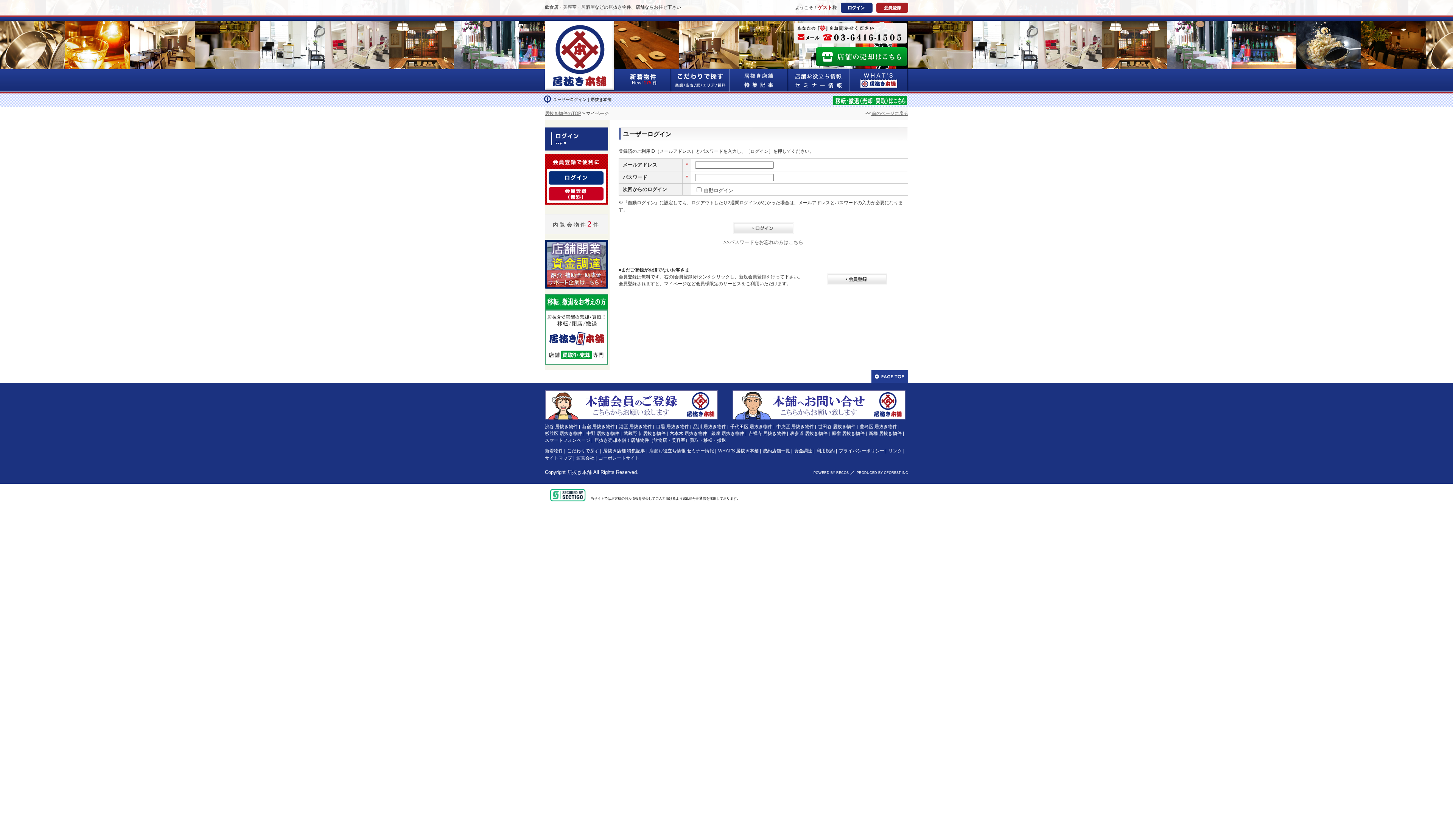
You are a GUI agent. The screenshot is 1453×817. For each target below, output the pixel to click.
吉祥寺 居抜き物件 (767, 433)
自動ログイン (718, 190)
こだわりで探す (700, 80)
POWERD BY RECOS (831, 473)
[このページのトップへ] (889, 376)
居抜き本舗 (579, 472)
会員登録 (892, 8)
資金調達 (803, 451)
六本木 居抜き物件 (688, 433)
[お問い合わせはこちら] (819, 393)
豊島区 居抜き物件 (878, 426)
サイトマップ (558, 458)
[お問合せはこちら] (850, 33)
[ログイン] (576, 176)
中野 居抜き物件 (602, 433)
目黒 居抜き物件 (672, 426)
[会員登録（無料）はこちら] (631, 393)
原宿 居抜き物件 (848, 433)
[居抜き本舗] (580, 25)
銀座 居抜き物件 (727, 433)
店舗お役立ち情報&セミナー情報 (818, 80)
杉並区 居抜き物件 (563, 433)
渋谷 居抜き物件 (561, 426)
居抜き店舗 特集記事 (624, 451)
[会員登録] (576, 191)
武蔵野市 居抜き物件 (645, 433)
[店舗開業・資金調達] (576, 244)
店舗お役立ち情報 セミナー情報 (681, 451)
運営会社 (585, 458)
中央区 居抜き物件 (795, 426)
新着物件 (554, 451)
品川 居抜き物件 (709, 426)
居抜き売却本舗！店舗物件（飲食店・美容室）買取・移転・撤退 (660, 440)
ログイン (857, 8)
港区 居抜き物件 (635, 426)
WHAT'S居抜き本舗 (878, 80)
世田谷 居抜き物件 (837, 426)
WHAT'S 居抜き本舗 (738, 451)
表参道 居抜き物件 (809, 433)
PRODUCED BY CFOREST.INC (882, 473)
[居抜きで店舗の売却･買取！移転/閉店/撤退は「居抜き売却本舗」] (870, 100)
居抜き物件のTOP (563, 113)
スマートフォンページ (567, 440)
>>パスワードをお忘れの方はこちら (763, 242)
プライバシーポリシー (861, 451)
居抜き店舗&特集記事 (759, 80)
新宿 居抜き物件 (598, 426)
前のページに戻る (889, 113)
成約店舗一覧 (776, 451)
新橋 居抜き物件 (885, 433)
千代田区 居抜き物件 (751, 426)
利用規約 (826, 451)
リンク (895, 451)
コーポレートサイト (619, 458)
